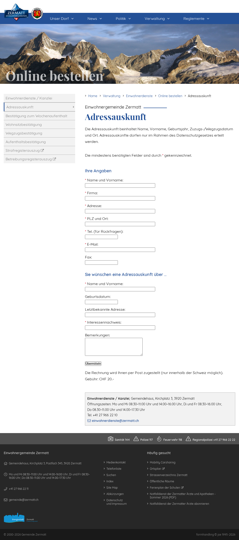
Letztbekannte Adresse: (105, 309)
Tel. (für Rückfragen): (104, 231)
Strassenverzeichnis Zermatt (168, 475)
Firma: (91, 193)
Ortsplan (155, 468)
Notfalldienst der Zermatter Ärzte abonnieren (179, 503)
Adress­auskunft (19, 107)
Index (109, 481)
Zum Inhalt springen (36, 2)
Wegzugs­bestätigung (24, 133)
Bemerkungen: (97, 335)
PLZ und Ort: (96, 218)
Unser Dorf (59, 18)
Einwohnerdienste (139, 96)
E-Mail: (91, 244)
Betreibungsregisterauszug (29, 159)
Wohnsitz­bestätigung (24, 124)
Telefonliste (113, 468)
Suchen (111, 475)
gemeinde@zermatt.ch (24, 499)
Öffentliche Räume (162, 481)
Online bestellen (170, 96)
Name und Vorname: (104, 180)
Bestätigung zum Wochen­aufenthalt (36, 115)
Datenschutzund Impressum (116, 501)
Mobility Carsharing (162, 462)
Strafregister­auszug (23, 150)
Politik (121, 18)
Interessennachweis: (103, 322)
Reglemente (193, 18)
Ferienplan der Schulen (165, 487)
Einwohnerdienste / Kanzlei (29, 98)
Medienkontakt (116, 462)
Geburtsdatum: (98, 296)
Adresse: (93, 205)
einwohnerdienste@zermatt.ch (115, 421)
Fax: (88, 257)
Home (92, 96)
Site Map (112, 487)
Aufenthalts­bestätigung (26, 141)
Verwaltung (155, 18)
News (92, 18)
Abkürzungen (115, 494)
